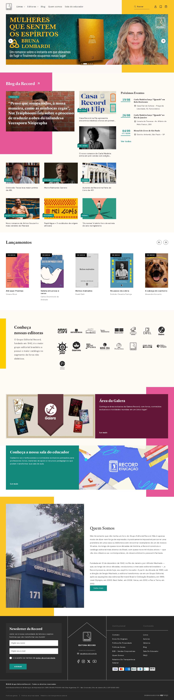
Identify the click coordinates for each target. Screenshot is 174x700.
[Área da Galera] (87, 416)
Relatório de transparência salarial (54, 696)
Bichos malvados (84, 291)
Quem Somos (118, 655)
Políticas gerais (12, 696)
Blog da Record (20, 83)
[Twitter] (88, 662)
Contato (115, 635)
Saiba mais (98, 588)
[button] (20, 6)
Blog (145, 647)
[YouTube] (94, 662)
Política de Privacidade (122, 643)
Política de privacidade (30, 696)
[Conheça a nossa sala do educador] (87, 471)
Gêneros (146, 643)
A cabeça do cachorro (156, 291)
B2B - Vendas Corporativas (123, 651)
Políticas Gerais (118, 647)
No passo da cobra (119, 291)
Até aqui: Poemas (14, 291)
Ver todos (126, 141)
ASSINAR (18, 667)
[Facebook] (78, 662)
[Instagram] (83, 662)
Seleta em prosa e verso (50, 292)
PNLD (145, 655)
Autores (146, 639)
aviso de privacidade (45, 658)
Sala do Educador (150, 651)
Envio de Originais (119, 639)
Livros (145, 635)
